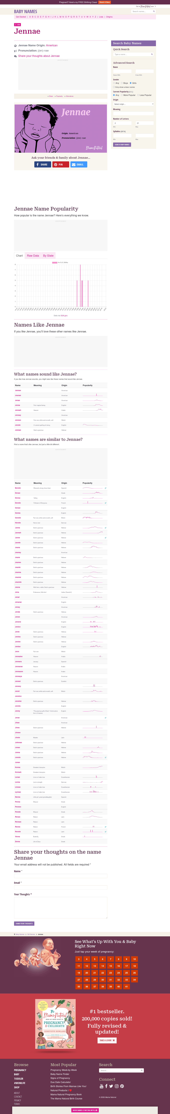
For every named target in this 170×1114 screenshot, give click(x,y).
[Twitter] (111, 1086)
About (17, 1093)
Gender (116, 79)
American (51, 45)
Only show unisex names (125, 87)
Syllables (119, 131)
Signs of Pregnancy (60, 1077)
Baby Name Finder (60, 1074)
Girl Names (31, 934)
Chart (19, 255)
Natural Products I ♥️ (61, 1090)
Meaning (116, 109)
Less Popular (145, 95)
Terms (17, 1104)
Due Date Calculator (61, 1082)
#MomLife (19, 1083)
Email (17, 882)
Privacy (17, 1100)
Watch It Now (105, 2)
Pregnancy (20, 1070)
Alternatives (69, 96)
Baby (16, 1074)
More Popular (129, 95)
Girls (134, 83)
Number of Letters (121, 118)
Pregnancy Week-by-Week (64, 1069)
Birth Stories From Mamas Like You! (68, 1086)
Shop (16, 1087)
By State (48, 255)
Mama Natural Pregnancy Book (66, 1094)
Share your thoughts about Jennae (39, 56)
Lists (101, 16)
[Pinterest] (122, 1086)
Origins (109, 16)
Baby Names (25, 11)
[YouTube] (101, 1086)
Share (51, 96)
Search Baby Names (122, 144)
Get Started (21, 16)
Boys (125, 83)
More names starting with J (84, 1110)
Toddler (18, 1078)
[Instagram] (116, 1086)
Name (17, 871)
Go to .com (145, 6)
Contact (18, 1096)
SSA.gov (64, 315)
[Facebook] (106, 1086)
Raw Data (33, 255)
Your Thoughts (23, 894)
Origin (115, 99)
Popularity (59, 96)
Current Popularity (123, 91)
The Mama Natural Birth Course (66, 1098)
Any (117, 83)
